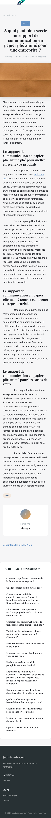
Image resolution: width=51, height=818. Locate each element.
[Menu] (31, 2)
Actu (14, 15)
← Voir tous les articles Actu (17, 545)
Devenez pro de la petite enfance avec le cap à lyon (25, 645)
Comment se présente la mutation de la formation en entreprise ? (24, 580)
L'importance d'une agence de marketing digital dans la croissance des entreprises (24, 612)
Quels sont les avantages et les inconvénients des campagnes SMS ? (24, 701)
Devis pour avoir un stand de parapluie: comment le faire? (20, 664)
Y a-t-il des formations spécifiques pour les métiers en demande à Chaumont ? (23, 634)
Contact (6, 800)
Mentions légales (10, 795)
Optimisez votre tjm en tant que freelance (22, 729)
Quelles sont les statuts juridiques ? (24, 587)
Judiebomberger (14, 757)
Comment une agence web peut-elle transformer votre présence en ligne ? (25, 623)
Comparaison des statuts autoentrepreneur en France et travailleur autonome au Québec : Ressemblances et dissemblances (23, 598)
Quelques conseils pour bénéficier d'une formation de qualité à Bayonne (24, 691)
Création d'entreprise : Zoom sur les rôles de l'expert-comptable (24, 710)
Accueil (6, 15)
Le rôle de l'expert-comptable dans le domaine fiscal (24, 719)
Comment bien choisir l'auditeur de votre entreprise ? (24, 654)
